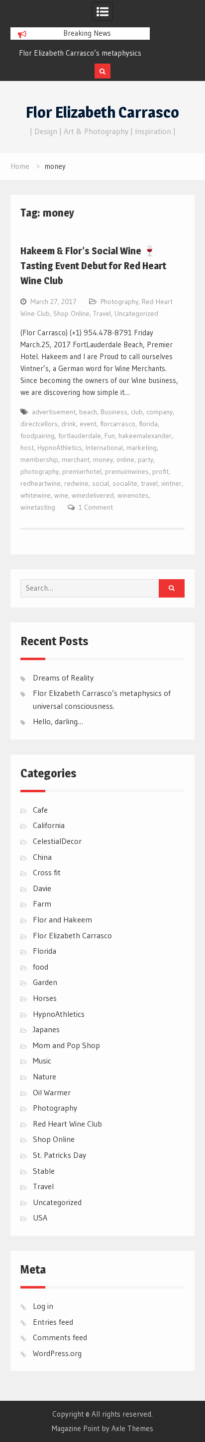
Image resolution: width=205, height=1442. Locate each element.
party (145, 459)
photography (39, 471)
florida (148, 423)
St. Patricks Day (59, 1155)
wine (61, 495)
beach (88, 411)
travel (149, 483)
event (88, 423)
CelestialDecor (57, 841)
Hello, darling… (58, 721)
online (125, 459)
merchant (76, 459)
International (104, 447)
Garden (45, 982)
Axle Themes (132, 1428)
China (42, 857)
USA (40, 1217)
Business (114, 411)
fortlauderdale (79, 435)
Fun (109, 435)
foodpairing (37, 435)
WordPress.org (57, 1353)
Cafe (40, 810)
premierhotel (82, 471)
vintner (171, 483)
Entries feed (53, 1322)
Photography (119, 301)
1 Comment (96, 507)
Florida (44, 951)
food (40, 967)
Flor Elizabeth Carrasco (102, 112)
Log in (43, 1306)
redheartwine (40, 483)
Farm (42, 904)
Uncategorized (136, 313)
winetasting (37, 507)
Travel (102, 313)
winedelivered (93, 495)
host (27, 447)
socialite (124, 483)
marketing (141, 447)
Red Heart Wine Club (67, 1124)
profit (160, 471)
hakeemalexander (145, 435)
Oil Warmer (52, 1092)
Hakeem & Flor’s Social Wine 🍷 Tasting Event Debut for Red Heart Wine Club (93, 266)
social (100, 483)
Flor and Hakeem (62, 919)
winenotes (133, 495)
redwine (76, 483)
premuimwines (127, 471)
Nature (44, 1076)
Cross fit (47, 872)
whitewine (35, 495)
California (49, 825)
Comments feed (60, 1337)
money (103, 459)
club (137, 411)
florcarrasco (117, 423)
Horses (45, 998)
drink (68, 423)
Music (42, 1060)
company (159, 411)
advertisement (54, 411)
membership (39, 459)
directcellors (39, 423)
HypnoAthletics (59, 447)
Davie (42, 888)
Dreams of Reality (63, 678)
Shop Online (71, 313)
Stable (44, 1171)
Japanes (46, 1029)
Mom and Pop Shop (66, 1045)
